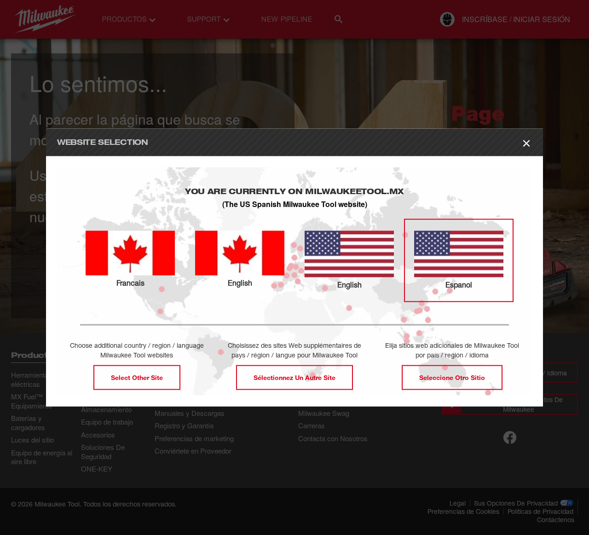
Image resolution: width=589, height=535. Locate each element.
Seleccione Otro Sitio (452, 377)
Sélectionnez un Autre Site (294, 377)
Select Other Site (137, 377)
